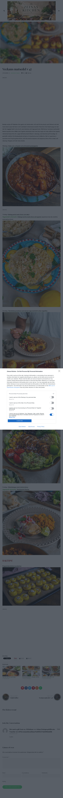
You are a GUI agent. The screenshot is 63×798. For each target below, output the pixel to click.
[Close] (59, 371)
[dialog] (31, 399)
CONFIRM (20, 420)
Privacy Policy (40, 426)
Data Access (31, 426)
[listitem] (31, 393)
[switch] (52, 397)
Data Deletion (22, 426)
